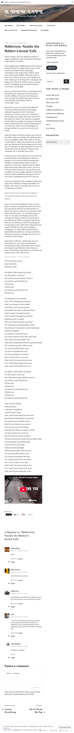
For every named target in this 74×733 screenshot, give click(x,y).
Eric (12, 614)
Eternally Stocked (52, 99)
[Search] (66, 81)
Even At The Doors (52, 95)
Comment (35, 687)
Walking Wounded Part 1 (54, 110)
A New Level (51, 25)
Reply (13, 562)
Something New (51, 117)
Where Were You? (36, 25)
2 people (20, 633)
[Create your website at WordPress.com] (37, 2)
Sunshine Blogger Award (55, 121)
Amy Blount (22, 43)
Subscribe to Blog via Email (56, 44)
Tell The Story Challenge (55, 113)
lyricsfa (26, 257)
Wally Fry (15, 591)
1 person (20, 558)
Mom (48, 124)
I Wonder (49, 106)
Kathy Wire (15, 548)
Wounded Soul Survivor (29, 30)
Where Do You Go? (11, 30)
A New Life (24, 12)
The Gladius (9, 25)
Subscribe (51, 68)
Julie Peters (15, 570)
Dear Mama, (50, 128)
